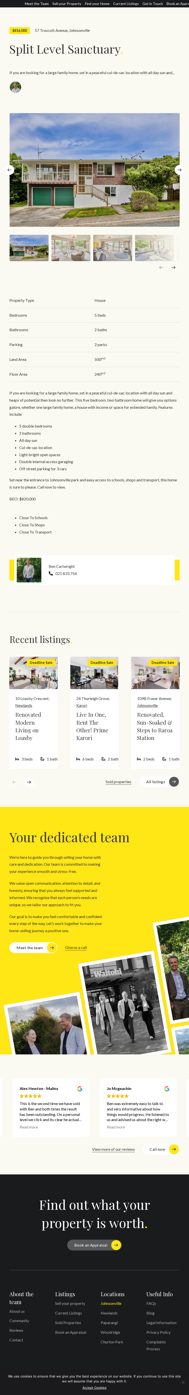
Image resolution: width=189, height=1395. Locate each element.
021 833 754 (66, 573)
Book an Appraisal (91, 1245)
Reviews (16, 1330)
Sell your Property (66, 3)
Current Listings (126, 3)
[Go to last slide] (9, 170)
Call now (157, 1149)
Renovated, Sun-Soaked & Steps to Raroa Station (155, 726)
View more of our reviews (113, 1149)
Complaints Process (156, 1345)
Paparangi (109, 1322)
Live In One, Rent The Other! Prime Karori (92, 726)
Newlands (23, 705)
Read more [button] (29, 1127)
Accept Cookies (94, 1388)
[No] (182, 1382)
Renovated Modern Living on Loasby (28, 726)
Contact (16, 1339)
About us (17, 1311)
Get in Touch (152, 3)
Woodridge (110, 1332)
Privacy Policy (158, 1332)
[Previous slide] (161, 267)
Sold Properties (68, 1322)
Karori (81, 705)
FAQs (151, 1303)
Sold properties (118, 781)
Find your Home (97, 3)
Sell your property (70, 1303)
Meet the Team (37, 3)
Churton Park (112, 1341)
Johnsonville (79, 30)
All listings (155, 781)
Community (19, 1320)
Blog (150, 1313)
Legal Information (161, 1322)
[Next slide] (180, 170)
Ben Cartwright (62, 566)
